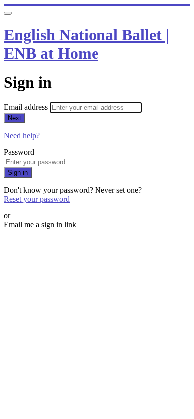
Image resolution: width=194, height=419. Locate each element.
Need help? (22, 135)
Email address (27, 107)
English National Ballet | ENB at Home (86, 44)
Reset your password (37, 199)
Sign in (18, 172)
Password (19, 152)
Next (14, 118)
